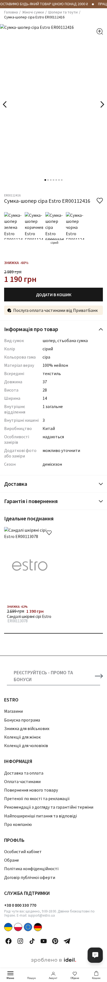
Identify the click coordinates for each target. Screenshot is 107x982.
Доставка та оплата (23, 773)
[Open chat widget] (95, 955)
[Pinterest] (55, 941)
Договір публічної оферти (29, 877)
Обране (75, 978)
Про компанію (18, 824)
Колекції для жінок (22, 737)
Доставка (15, 483)
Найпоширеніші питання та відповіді (40, 816)
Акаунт (53, 978)
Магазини (13, 711)
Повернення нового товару (31, 790)
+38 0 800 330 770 (20, 905)
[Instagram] (20, 941)
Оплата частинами (22, 781)
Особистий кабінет (23, 851)
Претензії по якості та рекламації (37, 798)
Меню (10, 978)
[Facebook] (8, 941)
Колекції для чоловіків (26, 745)
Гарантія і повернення (31, 501)
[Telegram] (67, 941)
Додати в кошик (53, 294)
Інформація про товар (31, 329)
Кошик (96, 978)
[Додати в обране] (49, 532)
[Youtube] (43, 941)
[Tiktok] (32, 941)
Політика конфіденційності (31, 868)
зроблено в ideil (53, 960)
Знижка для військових (26, 728)
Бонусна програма (22, 720)
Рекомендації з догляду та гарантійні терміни (48, 807)
